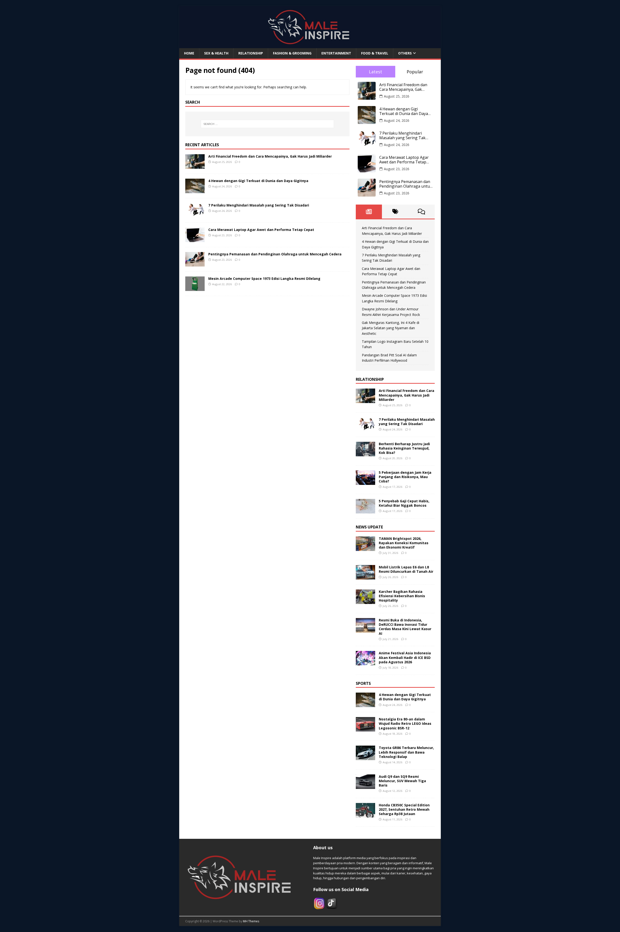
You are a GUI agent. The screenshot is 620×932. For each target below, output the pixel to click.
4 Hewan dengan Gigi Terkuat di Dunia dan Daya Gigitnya (258, 180)
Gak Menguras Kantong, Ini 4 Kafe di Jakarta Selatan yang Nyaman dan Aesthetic (390, 328)
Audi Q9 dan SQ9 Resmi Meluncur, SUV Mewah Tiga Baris (402, 780)
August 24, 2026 (396, 120)
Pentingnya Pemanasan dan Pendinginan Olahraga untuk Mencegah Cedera (274, 254)
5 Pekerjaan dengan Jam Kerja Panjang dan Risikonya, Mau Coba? (405, 476)
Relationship (250, 53)
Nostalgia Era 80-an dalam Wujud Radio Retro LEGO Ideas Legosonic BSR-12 (405, 723)
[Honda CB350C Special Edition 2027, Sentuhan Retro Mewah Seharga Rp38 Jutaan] (365, 814)
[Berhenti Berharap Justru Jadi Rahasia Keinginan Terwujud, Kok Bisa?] (365, 453)
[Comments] (421, 212)
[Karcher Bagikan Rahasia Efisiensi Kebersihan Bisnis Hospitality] (365, 601)
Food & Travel (374, 53)
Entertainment (336, 53)
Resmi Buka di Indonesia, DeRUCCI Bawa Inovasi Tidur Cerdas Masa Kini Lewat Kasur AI (405, 627)
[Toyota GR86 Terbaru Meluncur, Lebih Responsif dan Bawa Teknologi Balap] (365, 757)
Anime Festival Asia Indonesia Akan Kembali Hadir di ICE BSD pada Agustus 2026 (405, 657)
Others (405, 53)
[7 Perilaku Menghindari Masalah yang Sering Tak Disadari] (195, 214)
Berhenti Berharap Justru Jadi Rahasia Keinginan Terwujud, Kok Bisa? (404, 448)
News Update (369, 527)
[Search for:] (267, 124)
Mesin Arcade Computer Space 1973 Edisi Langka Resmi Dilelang (264, 278)
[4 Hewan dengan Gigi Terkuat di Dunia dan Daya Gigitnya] (195, 190)
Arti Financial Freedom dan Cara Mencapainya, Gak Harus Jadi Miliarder (270, 156)
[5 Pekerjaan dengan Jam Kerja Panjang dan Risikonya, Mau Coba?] (365, 482)
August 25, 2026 (396, 96)
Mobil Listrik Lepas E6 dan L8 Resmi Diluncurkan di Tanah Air (406, 569)
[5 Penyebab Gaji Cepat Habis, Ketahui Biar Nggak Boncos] (365, 510)
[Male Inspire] (310, 45)
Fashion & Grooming (292, 53)
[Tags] (395, 212)
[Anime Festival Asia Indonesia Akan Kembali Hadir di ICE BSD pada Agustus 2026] (365, 662)
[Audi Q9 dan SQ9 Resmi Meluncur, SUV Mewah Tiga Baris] (365, 786)
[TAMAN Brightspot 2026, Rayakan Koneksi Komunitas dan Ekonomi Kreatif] (365, 548)
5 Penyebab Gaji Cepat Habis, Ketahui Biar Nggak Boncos (404, 503)
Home (189, 53)
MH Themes (251, 921)
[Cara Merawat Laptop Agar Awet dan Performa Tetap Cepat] (195, 239)
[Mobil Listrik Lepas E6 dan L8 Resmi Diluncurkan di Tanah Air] (365, 576)
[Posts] (369, 212)
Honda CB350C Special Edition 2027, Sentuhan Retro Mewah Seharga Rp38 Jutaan (404, 809)
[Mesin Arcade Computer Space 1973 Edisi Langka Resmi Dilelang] (195, 288)
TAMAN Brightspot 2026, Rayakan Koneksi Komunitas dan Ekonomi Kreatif (403, 543)
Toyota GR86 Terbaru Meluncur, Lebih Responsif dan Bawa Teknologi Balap (406, 752)
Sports (363, 683)
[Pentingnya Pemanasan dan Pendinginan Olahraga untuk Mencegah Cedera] (195, 263)
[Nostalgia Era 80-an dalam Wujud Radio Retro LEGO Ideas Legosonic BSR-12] (365, 728)
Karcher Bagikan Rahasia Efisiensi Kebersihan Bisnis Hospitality (402, 596)
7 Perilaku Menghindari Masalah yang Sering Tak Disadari (258, 205)
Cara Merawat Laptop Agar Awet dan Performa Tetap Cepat (261, 229)
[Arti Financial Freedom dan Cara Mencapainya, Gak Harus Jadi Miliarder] (195, 165)
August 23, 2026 (396, 169)
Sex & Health (216, 53)
